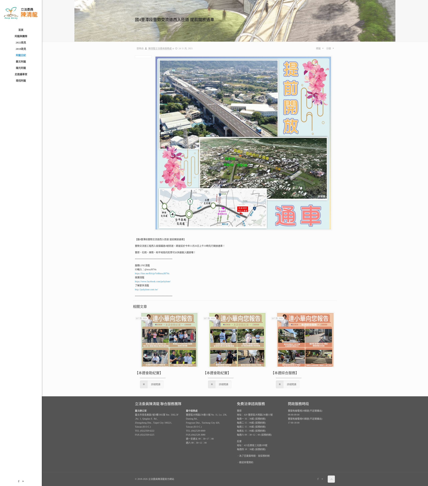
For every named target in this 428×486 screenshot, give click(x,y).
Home (308, 19)
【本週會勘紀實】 (149, 373)
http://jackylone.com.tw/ (146, 289)
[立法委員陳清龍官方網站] (21, 13)
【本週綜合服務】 (285, 373)
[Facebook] (18, 481)
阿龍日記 (323, 19)
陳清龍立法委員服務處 (160, 48)
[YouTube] (23, 481)
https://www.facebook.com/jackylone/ (153, 281)
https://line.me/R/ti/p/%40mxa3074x (152, 273)
